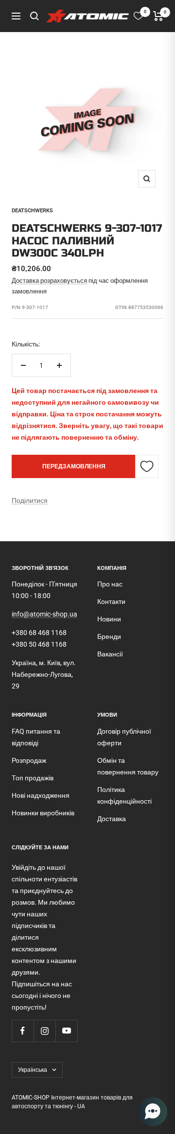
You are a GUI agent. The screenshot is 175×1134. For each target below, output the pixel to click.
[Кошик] (158, 16)
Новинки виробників (43, 813)
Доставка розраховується (49, 280)
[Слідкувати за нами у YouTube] (66, 1031)
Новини (109, 619)
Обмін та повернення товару (127, 766)
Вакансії (110, 654)
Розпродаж (29, 760)
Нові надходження (41, 795)
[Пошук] (34, 16)
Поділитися (30, 500)
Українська (32, 1069)
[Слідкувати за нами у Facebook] (23, 1031)
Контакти (111, 601)
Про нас (109, 584)
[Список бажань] (138, 16)
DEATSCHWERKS (32, 210)
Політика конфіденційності (124, 795)
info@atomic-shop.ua (44, 614)
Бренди (109, 636)
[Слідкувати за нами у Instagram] (44, 1031)
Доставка (111, 819)
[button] (152, 1111)
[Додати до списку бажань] (146, 466)
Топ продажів (32, 778)
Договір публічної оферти (124, 737)
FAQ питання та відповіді (36, 737)
